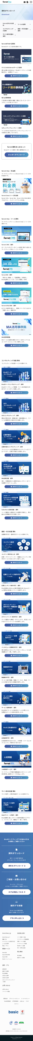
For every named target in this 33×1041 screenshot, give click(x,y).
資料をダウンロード (15, 866)
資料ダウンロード (27, 2)
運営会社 (5, 998)
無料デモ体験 (5, 971)
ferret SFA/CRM (6, 954)
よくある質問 (5, 943)
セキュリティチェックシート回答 (8, 980)
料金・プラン (5, 945)
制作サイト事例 (21, 957)
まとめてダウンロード (16, 154)
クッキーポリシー (25, 998)
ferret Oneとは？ (6, 937)
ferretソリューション (7, 959)
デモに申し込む (16, 918)
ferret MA (4, 952)
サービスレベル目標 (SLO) (8, 941)
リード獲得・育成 (21, 937)
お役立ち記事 (5, 977)
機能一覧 (4, 939)
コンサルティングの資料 (8, 30)
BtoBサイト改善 (21, 945)
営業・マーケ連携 (21, 941)
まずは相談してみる (15, 892)
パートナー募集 (6, 991)
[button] (31, 2)
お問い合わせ (24, 2)
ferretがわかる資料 (8, 24)
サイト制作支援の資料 (8, 35)
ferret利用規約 (7, 1001)
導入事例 (19, 955)
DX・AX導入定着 (21, 947)
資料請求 (4, 969)
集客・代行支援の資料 (23, 30)
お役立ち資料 (5, 975)
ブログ (27, 1001)
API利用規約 (15, 1001)
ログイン (16, 1003)
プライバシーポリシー (14, 998)
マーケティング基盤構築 (23, 939)
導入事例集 (5, 973)
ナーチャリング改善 (22, 943)
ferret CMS (4, 956)
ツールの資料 (22, 24)
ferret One (19, 1038)
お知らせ (22, 1001)
